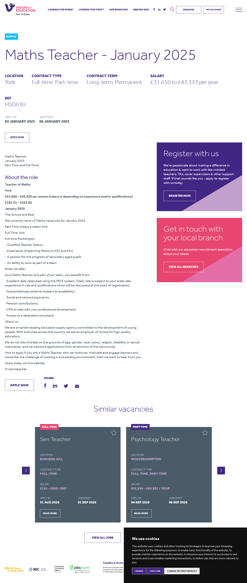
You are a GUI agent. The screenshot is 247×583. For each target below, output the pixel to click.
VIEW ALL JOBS (102, 537)
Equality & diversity (115, 562)
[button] (221, 470)
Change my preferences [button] (182, 571)
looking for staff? (91, 9)
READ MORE (50, 513)
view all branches (183, 267)
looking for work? (60, 9)
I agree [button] (139, 571)
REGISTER (188, 9)
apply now (17, 137)
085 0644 (141, 9)
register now (180, 196)
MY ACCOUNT (214, 9)
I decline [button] (155, 571)
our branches (118, 9)
